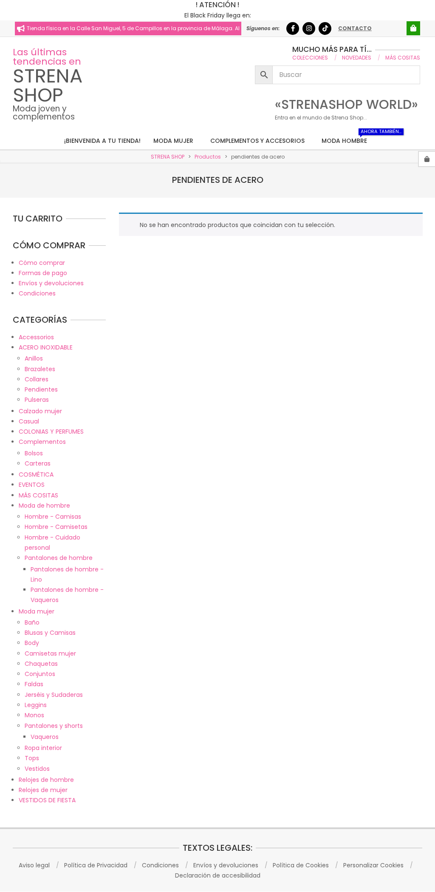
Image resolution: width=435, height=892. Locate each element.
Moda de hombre (44, 505)
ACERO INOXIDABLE (46, 347)
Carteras (38, 463)
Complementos (42, 441)
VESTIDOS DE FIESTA (47, 800)
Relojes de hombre (46, 780)
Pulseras (37, 399)
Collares (36, 379)
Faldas (34, 684)
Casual (29, 421)
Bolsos (34, 453)
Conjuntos (40, 674)
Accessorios (36, 337)
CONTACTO (355, 28)
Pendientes (41, 389)
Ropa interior (43, 748)
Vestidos (37, 768)
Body (32, 643)
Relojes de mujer (43, 790)
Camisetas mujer (50, 653)
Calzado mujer (40, 411)
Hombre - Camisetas (56, 527)
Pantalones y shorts (54, 726)
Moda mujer (36, 611)
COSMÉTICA (36, 474)
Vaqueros (45, 737)
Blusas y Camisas (50, 632)
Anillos (34, 358)
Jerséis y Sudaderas (54, 694)
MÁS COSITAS (38, 495)
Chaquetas (41, 663)
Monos (34, 715)
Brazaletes (40, 369)
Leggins (36, 705)
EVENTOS (32, 484)
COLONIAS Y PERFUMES (51, 431)
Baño (32, 622)
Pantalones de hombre (59, 558)
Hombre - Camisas (53, 516)
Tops (32, 758)
